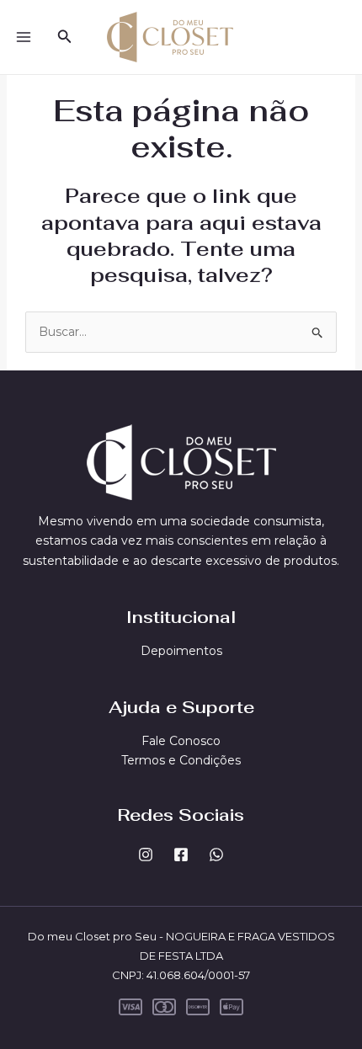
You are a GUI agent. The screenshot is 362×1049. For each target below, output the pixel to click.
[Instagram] (145, 854)
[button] (64, 37)
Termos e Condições (181, 760)
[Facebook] (181, 854)
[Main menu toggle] (23, 37)
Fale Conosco (181, 740)
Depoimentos (181, 650)
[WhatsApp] (216, 854)
